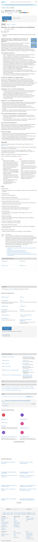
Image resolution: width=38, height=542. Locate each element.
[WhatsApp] (5, 20)
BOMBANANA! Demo (24, 427)
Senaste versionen (7, 18)
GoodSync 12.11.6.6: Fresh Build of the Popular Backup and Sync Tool (28, 486)
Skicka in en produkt (30, 538)
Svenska (12, 514)
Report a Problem (9, 20)
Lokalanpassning (29, 535)
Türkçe (15, 514)
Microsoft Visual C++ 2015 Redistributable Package (27, 375)
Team (15, 535)
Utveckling (27, 386)
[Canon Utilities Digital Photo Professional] (28, 315)
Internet (28, 388)
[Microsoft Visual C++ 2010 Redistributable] (10, 370)
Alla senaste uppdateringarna (19, 441)
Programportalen (29, 532)
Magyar (32, 514)
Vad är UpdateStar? (17, 532)
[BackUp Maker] (5, 306)
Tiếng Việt (19, 514)
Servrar (3, 390)
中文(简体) (24, 514)
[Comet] (22, 297)
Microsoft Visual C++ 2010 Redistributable (27, 371)
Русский (8, 514)
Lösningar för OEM (5, 534)
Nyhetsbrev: (8, 509)
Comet (21, 300)
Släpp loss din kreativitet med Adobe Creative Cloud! (17, 251)
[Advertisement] (19, 278)
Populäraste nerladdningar (7, 354)
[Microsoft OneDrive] (6, 366)
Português (4, 514)
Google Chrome (26, 360)
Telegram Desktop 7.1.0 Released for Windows (9, 499)
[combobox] (19, 2)
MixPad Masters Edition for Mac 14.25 (9, 436)
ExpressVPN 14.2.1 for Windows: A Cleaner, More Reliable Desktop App (27, 499)
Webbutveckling (15, 390)
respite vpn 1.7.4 (4, 419)
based (3, 396)
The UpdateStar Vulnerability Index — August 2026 (9, 472)
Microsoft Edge (25, 363)
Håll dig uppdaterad (6, 334)
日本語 (22, 512)
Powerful (21, 396)
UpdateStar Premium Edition (28, 356)
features (8, 396)
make (18, 396)
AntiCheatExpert (4, 300)
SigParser (3, 528)
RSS (27, 520)
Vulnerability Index (29, 519)
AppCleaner (3, 529)
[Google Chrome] (6, 360)
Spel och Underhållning (6, 388)
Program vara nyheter (30, 517)
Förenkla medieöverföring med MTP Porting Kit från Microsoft (19, 253)
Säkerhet (32, 388)
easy (5, 396)
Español (11, 512)
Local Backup (3, 525)
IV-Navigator (3, 426)
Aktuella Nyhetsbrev (5, 405)
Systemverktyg (8, 390)
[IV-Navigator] (4, 422)
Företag (11, 386)
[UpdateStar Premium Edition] (8, 356)
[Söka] (30, 2)
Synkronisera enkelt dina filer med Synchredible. (16, 250)
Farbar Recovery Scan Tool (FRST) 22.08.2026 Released (26, 472)
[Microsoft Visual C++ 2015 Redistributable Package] (12, 375)
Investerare (16, 537)
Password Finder (4, 523)
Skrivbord (22, 386)
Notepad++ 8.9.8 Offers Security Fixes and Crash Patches (9, 486)
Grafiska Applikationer (15, 388)
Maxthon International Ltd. (9, 12)
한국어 (25, 512)
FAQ (14, 519)
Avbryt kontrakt (17, 523)
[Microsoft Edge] (5, 363)
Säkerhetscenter (17, 526)
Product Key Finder (5, 522)
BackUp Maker (4, 309)
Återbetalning (16, 525)
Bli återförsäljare (29, 534)
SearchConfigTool (23, 419)
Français (15, 512)
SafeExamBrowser (5, 318)
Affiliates (3, 535)
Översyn (3, 24)
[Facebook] (2, 20)
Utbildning (32, 386)
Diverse (19, 390)
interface (12, 396)
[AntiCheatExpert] (5, 297)
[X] (3, 20)
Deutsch (8, 512)
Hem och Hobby (24, 388)
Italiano (19, 512)
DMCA (15, 517)
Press (15, 534)
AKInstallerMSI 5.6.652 (24, 436)
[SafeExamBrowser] (6, 315)
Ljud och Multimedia (6, 386)
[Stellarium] (23, 306)
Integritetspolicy (17, 522)
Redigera (13, 24)
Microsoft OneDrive (26, 366)
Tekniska (8, 24)
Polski (33, 512)
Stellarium (22, 309)
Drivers (2, 520)
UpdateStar (17, 147)
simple (24, 396)
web (33, 396)
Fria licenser (28, 537)
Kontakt (15, 520)
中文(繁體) (28, 514)
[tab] (3, 24)
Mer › (3, 381)
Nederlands (29, 512)
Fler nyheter (19, 502)
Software (29, 396)
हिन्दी (35, 514)
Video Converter (4, 526)
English (4, 512)
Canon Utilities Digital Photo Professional (26, 320)
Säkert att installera (16, 18)
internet (15, 396)
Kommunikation (17, 386)
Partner (2, 532)
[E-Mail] (6, 20)
